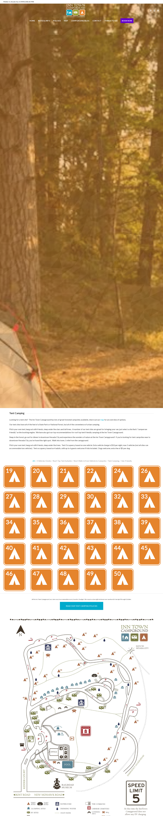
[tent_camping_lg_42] (69, 555)
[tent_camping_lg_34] (15, 529)
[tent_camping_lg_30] (96, 503)
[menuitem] (32, 21)
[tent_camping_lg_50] (123, 581)
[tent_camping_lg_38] (123, 529)
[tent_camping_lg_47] (42, 581)
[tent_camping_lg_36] (69, 529)
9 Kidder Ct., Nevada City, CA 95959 (13, 2)
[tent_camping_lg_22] (96, 478)
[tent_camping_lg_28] (42, 503)
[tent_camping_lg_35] (42, 529)
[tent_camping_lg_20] (42, 478)
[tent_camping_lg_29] (69, 503)
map (102, 420)
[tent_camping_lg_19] (15, 478)
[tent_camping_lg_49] (96, 581)
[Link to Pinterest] (158, 10)
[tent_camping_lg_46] (15, 581)
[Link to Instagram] (154, 10)
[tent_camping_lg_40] (15, 555)
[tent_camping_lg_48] (69, 581)
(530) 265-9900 (29, 2)
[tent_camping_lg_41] (42, 555)
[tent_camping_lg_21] (69, 478)
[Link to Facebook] (151, 10)
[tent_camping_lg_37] (96, 529)
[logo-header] (81, 11)
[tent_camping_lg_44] (123, 555)
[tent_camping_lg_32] (123, 503)
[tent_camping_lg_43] (96, 555)
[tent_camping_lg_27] (15, 503)
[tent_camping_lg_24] (123, 478)
